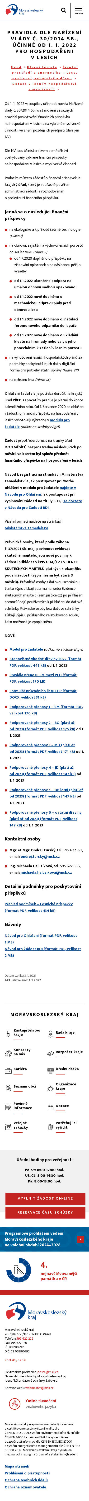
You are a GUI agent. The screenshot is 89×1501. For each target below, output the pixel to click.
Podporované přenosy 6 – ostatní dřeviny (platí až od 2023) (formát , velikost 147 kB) (45, 819)
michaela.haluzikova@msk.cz (46, 872)
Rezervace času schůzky (45, 1212)
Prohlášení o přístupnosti (27, 1473)
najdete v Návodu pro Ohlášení (40, 491)
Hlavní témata (42, 67)
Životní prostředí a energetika (45, 70)
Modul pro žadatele (26, 649)
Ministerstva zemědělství (26, 528)
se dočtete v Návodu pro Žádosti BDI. (43, 504)
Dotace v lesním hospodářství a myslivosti (44, 86)
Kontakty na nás (16, 1360)
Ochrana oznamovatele (25, 1487)
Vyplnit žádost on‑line (45, 1198)
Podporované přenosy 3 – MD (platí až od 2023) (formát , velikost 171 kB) (42, 748)
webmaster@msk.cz (39, 1388)
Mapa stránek (17, 1466)
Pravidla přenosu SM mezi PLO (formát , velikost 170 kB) (43, 678)
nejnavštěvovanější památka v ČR (59, 1271)
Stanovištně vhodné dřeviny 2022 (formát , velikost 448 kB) (45, 662)
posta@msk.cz (47, 1372)
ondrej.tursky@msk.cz (40, 857)
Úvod (16, 67)
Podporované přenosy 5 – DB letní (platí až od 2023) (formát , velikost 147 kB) (46, 793)
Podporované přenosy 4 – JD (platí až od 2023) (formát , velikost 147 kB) (42, 771)
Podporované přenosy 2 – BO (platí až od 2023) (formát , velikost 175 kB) (42, 726)
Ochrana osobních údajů (26, 1480)
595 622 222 (24, 1338)
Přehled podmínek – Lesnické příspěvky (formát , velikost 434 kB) (39, 907)
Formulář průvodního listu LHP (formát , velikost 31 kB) (43, 694)
